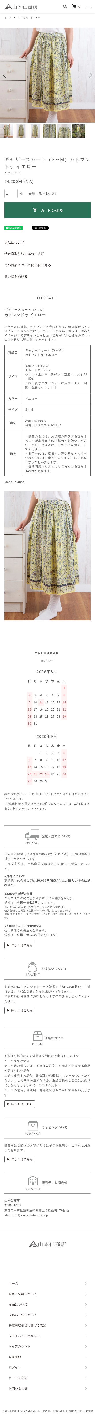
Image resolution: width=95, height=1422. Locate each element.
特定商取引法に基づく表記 (24, 254)
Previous (5, 75)
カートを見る (18, 1378)
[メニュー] (88, 6)
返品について (14, 242)
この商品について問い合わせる (27, 265)
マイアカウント (20, 1346)
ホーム (8, 18)
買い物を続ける (16, 276)
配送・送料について (23, 1294)
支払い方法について (23, 1315)
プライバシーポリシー (24, 1336)
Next (90, 75)
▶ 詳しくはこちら (20, 945)
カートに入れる (52, 210)
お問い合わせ (18, 1388)
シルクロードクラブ (29, 18)
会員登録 (15, 1357)
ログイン (15, 1367)
